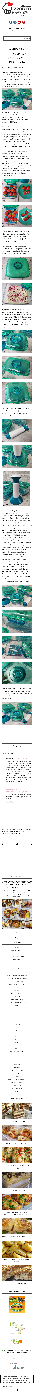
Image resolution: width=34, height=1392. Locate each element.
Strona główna (14, 28)
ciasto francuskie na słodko (17, 975)
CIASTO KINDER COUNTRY (17, 1283)
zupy (17, 1091)
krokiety (17, 1018)
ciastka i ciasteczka (17, 972)
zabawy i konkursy (17, 1082)
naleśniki (17, 1024)
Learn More (14, 1389)
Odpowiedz (10, 784)
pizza (17, 1042)
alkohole (17, 947)
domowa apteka (17, 996)
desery (17, 987)
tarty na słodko (17, 1070)
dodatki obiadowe (17, 993)
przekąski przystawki (17, 1051)
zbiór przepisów (17, 1088)
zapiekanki (17, 1085)
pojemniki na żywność (12, 791)
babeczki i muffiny (17, 950)
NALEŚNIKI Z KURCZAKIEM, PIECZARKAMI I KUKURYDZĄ (17, 1237)
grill (17, 1005)
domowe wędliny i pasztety (17, 1002)
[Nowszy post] (2, 844)
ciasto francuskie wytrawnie (17, 978)
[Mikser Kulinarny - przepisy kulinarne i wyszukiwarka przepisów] (17, 1334)
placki (17, 1045)
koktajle (17, 1012)
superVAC (14, 82)
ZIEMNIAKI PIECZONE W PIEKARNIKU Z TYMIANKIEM (17, 1260)
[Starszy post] (31, 844)
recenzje (6, 749)
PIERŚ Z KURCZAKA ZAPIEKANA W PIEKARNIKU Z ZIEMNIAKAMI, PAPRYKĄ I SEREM (17, 1167)
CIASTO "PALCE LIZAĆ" (17, 1190)
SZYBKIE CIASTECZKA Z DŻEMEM (17, 1143)
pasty (17, 1036)
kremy (17, 1015)
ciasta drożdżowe (17, 969)
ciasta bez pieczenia (17, 966)
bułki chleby (17, 959)
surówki (17, 1064)
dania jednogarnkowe (17, 984)
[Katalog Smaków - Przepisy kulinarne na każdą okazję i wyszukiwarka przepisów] (17, 1352)
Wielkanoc (17, 1076)
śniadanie (17, 1067)
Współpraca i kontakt (17, 30)
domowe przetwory (17, 999)
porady (17, 1048)
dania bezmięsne (17, 981)
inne (17, 1009)
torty (17, 1073)
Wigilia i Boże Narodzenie (17, 1079)
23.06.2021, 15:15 (23, 758)
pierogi (17, 1039)
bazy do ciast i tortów (17, 956)
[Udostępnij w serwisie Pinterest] (20, 746)
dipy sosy (17, 990)
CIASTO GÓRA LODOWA (17, 1121)
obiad (17, 1030)
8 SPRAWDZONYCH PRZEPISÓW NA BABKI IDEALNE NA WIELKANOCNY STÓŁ (17, 885)
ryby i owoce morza (17, 1058)
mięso (17, 1021)
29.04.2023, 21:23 (21, 792)
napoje (17, 1027)
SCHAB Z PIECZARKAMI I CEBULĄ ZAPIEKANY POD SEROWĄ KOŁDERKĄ (17, 1213)
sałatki (17, 1061)
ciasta (17, 962)
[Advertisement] (17, 860)
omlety (17, 1033)
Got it (21, 1389)
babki (17, 953)
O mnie (23, 28)
